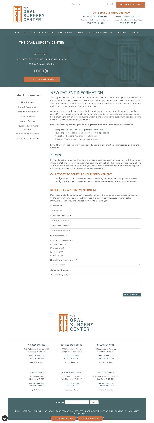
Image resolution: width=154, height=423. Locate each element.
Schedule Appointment (27, 111)
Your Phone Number (59, 225)
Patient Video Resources (27, 133)
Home (16, 33)
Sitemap (71, 414)
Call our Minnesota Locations (63, 418)
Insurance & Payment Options (27, 127)
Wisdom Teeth (59, 248)
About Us (27, 33)
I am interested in (58, 235)
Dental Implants (59, 244)
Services (79, 33)
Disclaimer (133, 411)
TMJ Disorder (58, 255)
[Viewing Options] (5, 418)
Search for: (76, 4)
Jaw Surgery (58, 251)
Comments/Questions (60, 270)
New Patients (27, 102)
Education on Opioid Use (27, 138)
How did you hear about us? (63, 260)
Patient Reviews (27, 116)
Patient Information (43, 33)
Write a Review (27, 121)
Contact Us (121, 33)
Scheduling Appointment (63, 240)
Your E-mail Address (60, 215)
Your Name (56, 205)
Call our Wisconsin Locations (90, 418)
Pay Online (135, 33)
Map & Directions (36, 362)
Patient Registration (27, 107)
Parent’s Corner (64, 33)
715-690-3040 (68, 181)
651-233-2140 (68, 178)
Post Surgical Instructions (100, 33)
